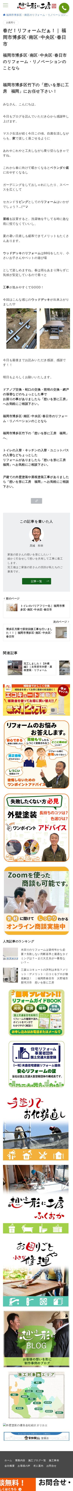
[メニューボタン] (5, 5)
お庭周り (10, 22)
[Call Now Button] (64, 8)
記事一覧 (36, 581)
